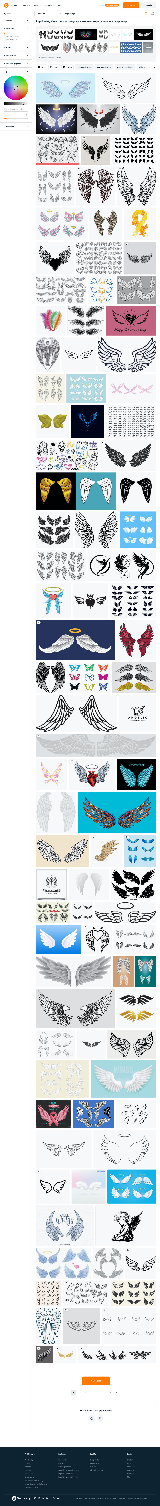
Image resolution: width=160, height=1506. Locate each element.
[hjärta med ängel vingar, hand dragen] (131, 321)
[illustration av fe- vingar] (53, 600)
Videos (36, 5)
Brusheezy (29, 1460)
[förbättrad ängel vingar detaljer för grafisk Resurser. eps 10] (105, 223)
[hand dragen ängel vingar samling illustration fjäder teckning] (50, 388)
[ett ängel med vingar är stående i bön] (48, 1326)
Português (131, 1467)
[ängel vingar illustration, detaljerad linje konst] (106, 851)
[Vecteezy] (6, 5)
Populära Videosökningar (68, 1477)
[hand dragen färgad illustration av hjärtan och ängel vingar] (92, 774)
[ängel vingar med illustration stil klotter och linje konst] (48, 1293)
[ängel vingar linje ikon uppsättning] (129, 1326)
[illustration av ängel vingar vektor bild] (56, 812)
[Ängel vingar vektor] (134, 677)
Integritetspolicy (119, 1498)
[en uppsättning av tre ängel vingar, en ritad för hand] (85, 321)
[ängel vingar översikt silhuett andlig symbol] (140, 1263)
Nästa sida (96, 1380)
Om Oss (93, 1467)
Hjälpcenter (94, 1460)
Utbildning (29, 1473)
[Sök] (146, 13)
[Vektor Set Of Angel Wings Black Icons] (133, 884)
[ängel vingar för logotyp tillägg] (81, 1326)
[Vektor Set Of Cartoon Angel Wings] (136, 290)
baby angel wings (104, 67)
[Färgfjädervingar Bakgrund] (136, 774)
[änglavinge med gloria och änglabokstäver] (101, 290)
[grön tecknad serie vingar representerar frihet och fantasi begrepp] (52, 421)
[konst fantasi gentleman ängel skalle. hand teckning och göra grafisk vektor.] (48, 354)
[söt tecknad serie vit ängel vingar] (75, 640)
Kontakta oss (95, 1463)
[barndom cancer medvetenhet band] (140, 223)
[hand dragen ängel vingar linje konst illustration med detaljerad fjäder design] (55, 186)
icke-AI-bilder (11, 40)
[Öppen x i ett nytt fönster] (54, 1498)
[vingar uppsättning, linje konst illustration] (134, 971)
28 (110, 1392)
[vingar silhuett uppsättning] (54, 529)
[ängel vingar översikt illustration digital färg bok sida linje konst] (136, 186)
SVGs (43, 67)
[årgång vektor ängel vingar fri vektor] (140, 258)
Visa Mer (147, 47)
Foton (25, 5)
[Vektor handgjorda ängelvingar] (65, 1225)
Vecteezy (28, 1463)
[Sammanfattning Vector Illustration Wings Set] (93, 1114)
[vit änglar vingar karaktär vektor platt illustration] (76, 713)
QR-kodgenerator (31, 1487)
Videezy (28, 1467)
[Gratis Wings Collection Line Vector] (136, 1114)
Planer (101, 5)
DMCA (60, 1463)
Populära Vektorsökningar (68, 1470)
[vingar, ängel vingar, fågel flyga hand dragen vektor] (62, 851)
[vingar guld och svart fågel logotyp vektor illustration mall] (136, 1008)
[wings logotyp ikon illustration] (91, 1044)
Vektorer (14, 5)
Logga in (148, 5)
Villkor (109, 1498)
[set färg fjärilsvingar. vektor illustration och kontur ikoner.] (88, 677)
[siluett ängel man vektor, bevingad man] (122, 565)
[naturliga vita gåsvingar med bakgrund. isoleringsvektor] (73, 971)
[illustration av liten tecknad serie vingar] (58, 939)
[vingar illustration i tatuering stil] (50, 677)
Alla (7, 33)
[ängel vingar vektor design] (108, 1263)
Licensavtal (62, 1460)
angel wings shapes (125, 67)
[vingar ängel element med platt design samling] (140, 851)
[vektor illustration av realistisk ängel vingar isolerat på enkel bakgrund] (123, 1079)
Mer (59, 5)
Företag (28, 1470)
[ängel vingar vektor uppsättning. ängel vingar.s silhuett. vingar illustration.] (53, 912)
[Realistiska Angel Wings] (135, 939)
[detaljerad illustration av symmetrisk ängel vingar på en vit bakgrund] (128, 455)
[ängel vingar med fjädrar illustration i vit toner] (139, 119)
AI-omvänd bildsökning (34, 1480)
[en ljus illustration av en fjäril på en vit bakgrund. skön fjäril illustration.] (51, 774)
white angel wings (146, 67)
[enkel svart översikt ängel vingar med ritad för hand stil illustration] (53, 1187)
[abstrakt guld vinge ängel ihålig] (65, 1354)
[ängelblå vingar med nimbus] (65, 88)
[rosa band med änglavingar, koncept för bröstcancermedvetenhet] (53, 1114)
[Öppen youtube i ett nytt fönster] (58, 1498)
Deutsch (130, 1470)
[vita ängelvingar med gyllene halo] (131, 1187)
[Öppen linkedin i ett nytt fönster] (43, 1498)
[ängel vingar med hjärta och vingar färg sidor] (97, 939)
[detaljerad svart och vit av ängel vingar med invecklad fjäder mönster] (95, 186)
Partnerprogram (64, 1467)
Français (130, 1473)
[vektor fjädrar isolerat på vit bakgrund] (50, 321)
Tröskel (7, 115)
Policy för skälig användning (137, 1498)
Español (130, 1463)
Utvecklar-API (30, 1477)
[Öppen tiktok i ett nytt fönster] (51, 1498)
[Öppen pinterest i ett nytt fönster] (47, 1498)
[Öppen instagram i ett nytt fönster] (39, 1498)
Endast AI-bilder (12, 36)
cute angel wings (84, 67)
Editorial (48, 5)
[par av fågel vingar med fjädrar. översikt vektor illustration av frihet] (131, 1044)
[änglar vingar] (96, 745)
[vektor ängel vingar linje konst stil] (126, 88)
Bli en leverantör (96, 1470)
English (130, 1460)
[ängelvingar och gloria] (125, 912)
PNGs (56, 67)
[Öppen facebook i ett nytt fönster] (35, 1498)
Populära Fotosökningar (67, 1473)
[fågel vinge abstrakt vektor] (117, 812)
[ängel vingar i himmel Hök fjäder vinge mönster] (134, 150)
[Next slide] (152, 67)
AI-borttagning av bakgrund (36, 1484)
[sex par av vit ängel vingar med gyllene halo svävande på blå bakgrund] (138, 529)
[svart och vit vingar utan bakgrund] (96, 529)
